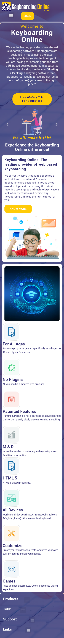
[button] (11, 15)
